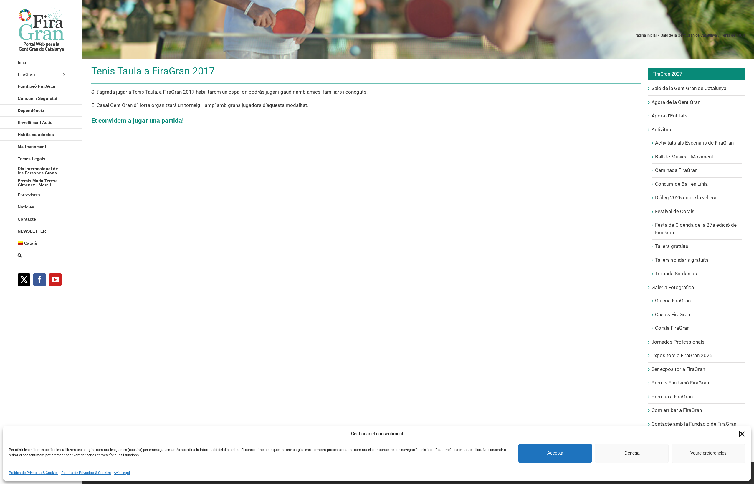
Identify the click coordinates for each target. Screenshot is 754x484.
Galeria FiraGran (673, 301)
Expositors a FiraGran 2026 (682, 355)
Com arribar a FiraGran (677, 410)
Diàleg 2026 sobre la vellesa (686, 197)
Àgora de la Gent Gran (676, 102)
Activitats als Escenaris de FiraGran (694, 143)
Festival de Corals (675, 211)
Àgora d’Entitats (669, 116)
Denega (631, 452)
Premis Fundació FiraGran (680, 383)
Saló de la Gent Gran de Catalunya (689, 88)
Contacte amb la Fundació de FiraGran (694, 424)
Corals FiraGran (672, 328)
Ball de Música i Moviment (684, 157)
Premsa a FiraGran (672, 397)
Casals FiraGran (672, 314)
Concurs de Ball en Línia (681, 184)
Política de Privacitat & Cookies (33, 473)
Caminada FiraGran (676, 170)
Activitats (662, 129)
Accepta (555, 452)
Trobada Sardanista (677, 273)
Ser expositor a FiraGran (678, 369)
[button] (742, 434)
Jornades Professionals (678, 342)
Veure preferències (708, 452)
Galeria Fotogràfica (673, 287)
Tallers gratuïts (671, 246)
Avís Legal (122, 473)
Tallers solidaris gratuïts (682, 260)
